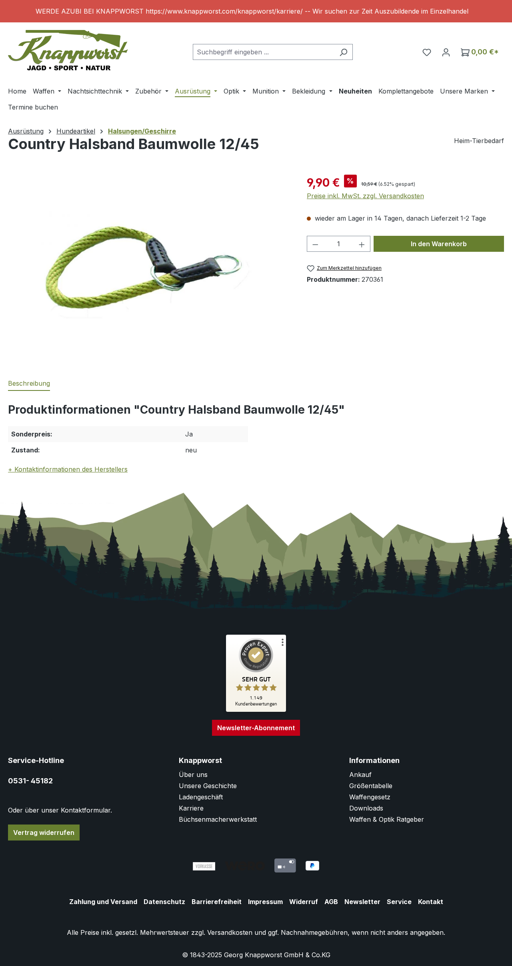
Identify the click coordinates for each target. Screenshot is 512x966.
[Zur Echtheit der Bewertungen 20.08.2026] (256, 710)
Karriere (191, 808)
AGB (331, 902)
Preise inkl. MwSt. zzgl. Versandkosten (365, 196)
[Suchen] (343, 52)
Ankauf (360, 775)
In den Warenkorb (439, 244)
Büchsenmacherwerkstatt (218, 819)
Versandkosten (229, 932)
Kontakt (430, 902)
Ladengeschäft (201, 797)
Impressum (265, 902)
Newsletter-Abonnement (256, 728)
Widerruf (303, 902)
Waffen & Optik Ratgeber (386, 819)
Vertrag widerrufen (43, 833)
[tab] (29, 383)
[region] (256, 11)
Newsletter (362, 902)
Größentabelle (370, 786)
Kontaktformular (85, 810)
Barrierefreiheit (217, 902)
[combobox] (263, 52)
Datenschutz (164, 902)
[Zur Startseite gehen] (68, 50)
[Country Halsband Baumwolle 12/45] (149, 260)
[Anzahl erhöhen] (362, 244)
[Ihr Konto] (446, 52)
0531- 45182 (30, 781)
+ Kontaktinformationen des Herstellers (68, 469)
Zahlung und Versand (103, 902)
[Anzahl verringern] (315, 244)
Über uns (193, 775)
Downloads (366, 808)
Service (399, 902)
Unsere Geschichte (208, 786)
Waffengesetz (369, 797)
